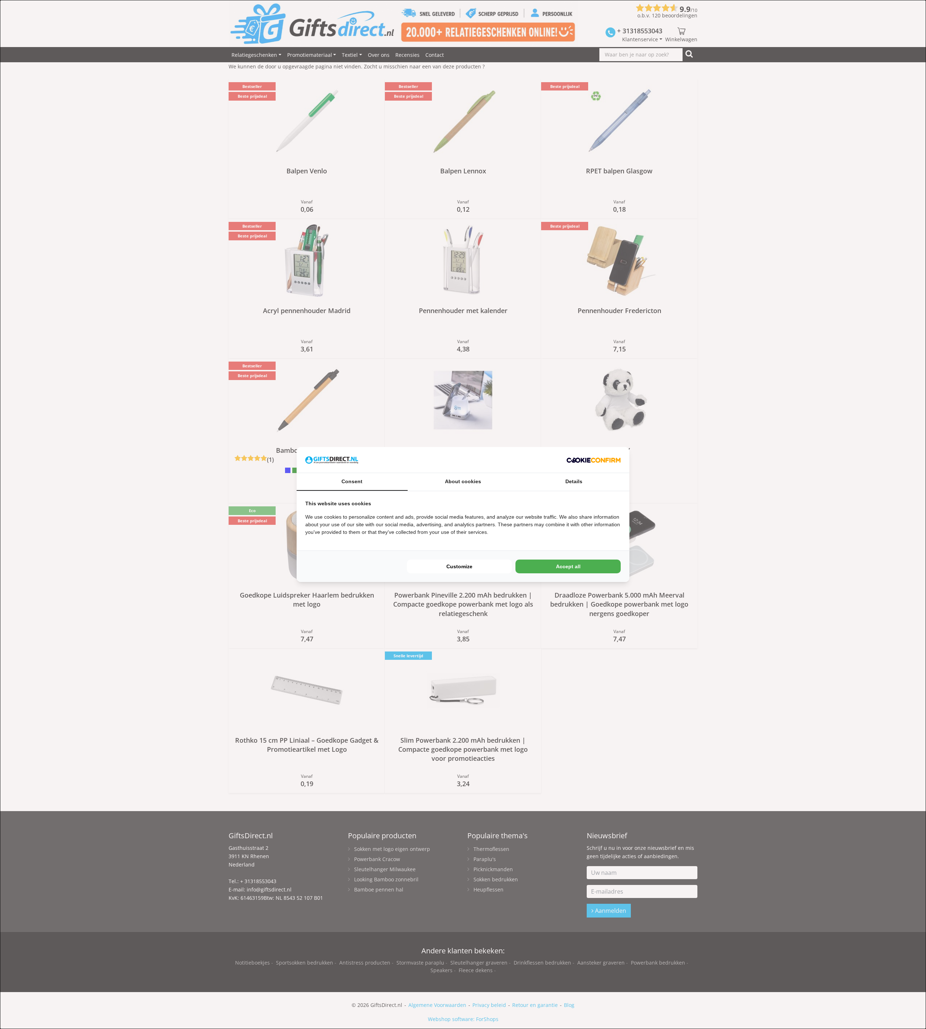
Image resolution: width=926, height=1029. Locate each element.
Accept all (568, 566)
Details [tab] (573, 481)
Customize (459, 566)
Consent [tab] (351, 481)
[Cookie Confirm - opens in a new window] (593, 460)
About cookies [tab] (463, 481)
